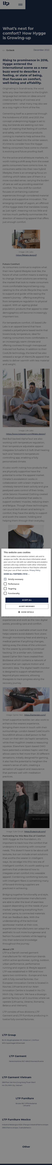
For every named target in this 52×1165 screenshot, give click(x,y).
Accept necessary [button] (27, 606)
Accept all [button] (27, 600)
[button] (26, 574)
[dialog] (26, 583)
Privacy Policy (35, 570)
